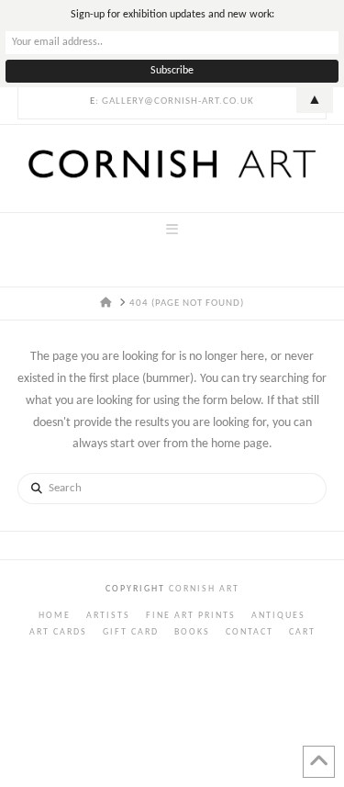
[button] (172, 230)
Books (192, 632)
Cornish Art (202, 589)
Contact (249, 632)
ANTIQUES (278, 616)
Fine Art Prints (191, 616)
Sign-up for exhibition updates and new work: (172, 14)
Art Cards (58, 632)
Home (55, 616)
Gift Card (131, 632)
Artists (108, 616)
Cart (302, 632)
